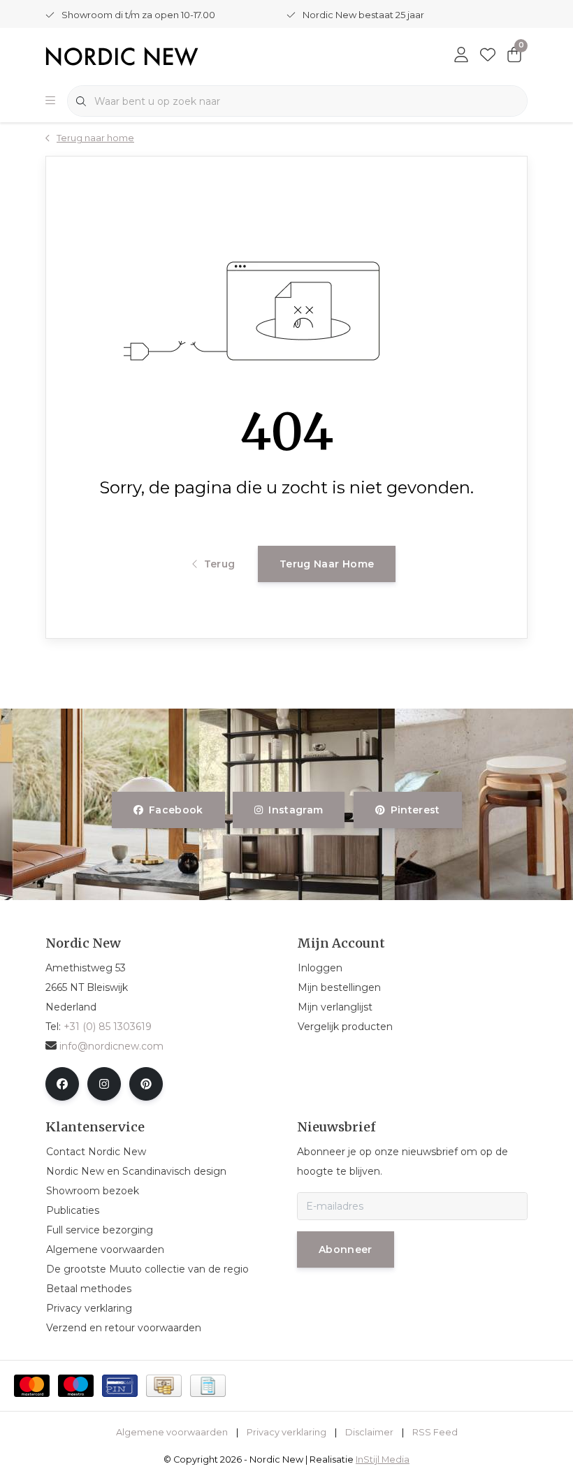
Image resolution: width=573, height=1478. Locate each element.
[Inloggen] (461, 56)
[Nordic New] (121, 55)
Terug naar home (327, 564)
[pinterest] (146, 1084)
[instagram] (104, 1084)
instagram (296, 810)
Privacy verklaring (286, 1432)
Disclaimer (369, 1432)
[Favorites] (487, 56)
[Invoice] (208, 1386)
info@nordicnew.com (111, 1046)
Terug (219, 564)
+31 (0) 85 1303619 (108, 1026)
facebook (176, 810)
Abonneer (345, 1249)
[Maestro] (76, 1386)
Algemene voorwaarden (172, 1432)
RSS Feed (435, 1432)
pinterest (415, 810)
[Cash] (164, 1386)
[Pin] (120, 1386)
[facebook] (62, 1084)
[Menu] (50, 101)
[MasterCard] (32, 1386)
